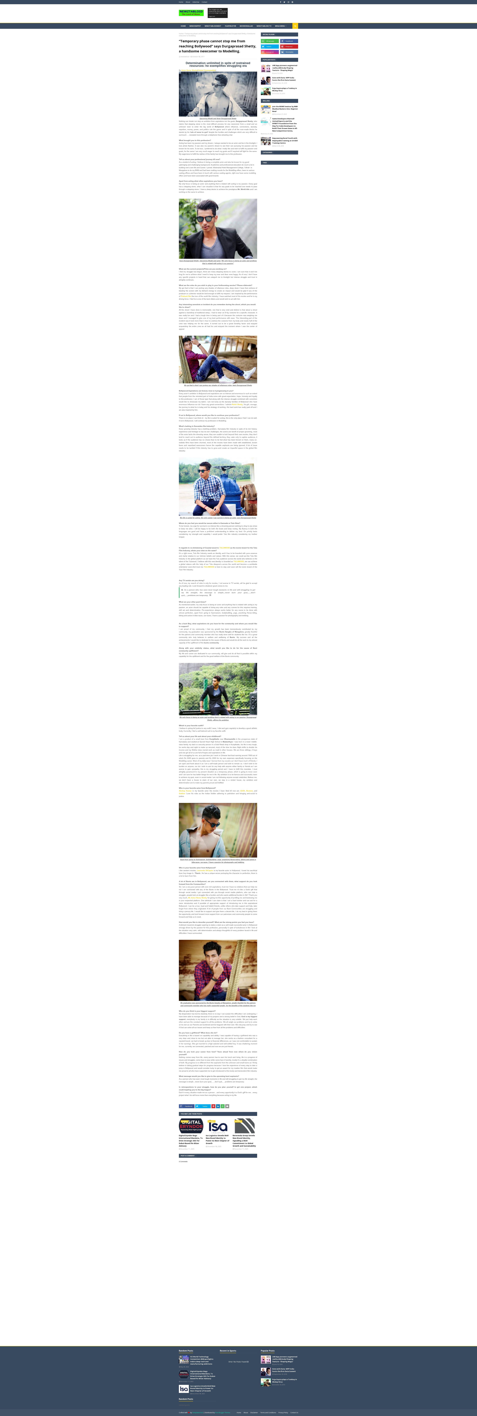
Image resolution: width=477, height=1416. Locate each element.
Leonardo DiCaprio (205, 870)
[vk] (289, 52)
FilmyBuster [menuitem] (230, 26)
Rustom (249, 791)
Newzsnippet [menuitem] (195, 26)
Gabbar (182, 793)
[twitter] (284, 2)
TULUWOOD (224, 548)
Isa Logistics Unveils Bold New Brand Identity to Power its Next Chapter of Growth (217, 1139)
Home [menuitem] (183, 26)
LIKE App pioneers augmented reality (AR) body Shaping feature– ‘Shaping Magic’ (284, 67)
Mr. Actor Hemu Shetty (197, 898)
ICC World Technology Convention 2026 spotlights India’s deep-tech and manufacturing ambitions (201, 1360)
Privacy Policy (283, 1413)
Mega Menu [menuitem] (280, 26)
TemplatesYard (197, 1413)
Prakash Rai (186, 296)
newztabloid (185, 57)
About (188, 2)
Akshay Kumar (185, 791)
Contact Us (294, 1413)
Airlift (242, 791)
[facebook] (280, 2)
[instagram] (288, 2)
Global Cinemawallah (207, 70)
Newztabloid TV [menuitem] (264, 26)
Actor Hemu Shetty (189, 70)
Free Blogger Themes (222, 1413)
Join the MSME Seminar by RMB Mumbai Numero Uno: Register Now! (285, 108)
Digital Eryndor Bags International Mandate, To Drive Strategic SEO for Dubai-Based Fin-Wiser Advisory (191, 1140)
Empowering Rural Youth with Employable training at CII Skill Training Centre (285, 140)
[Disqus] (218, 1250)
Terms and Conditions (268, 1413)
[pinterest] (292, 2)
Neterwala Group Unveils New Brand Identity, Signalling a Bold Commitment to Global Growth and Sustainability (244, 1140)
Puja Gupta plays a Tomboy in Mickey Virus (284, 89)
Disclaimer (254, 1413)
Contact (204, 2)
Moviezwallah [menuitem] (246, 26)
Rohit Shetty (237, 404)
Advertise (196, 2)
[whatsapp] (270, 41)
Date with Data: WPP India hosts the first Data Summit (284, 79)
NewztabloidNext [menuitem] (213, 26)
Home (181, 2)
